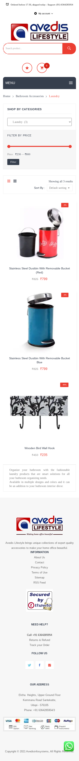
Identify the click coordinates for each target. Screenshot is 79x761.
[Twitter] (29, 665)
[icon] (27, 68)
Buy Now (56, 279)
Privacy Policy (39, 567)
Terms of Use (39, 572)
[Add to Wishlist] (38, 258)
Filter (13, 162)
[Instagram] (50, 665)
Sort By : (39, 187)
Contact (39, 562)
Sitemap (39, 577)
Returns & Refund (39, 640)
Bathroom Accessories (30, 96)
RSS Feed (39, 582)
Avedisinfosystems (37, 751)
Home (7, 96)
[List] (14, 181)
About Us (39, 557)
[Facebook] (39, 665)
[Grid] (8, 181)
